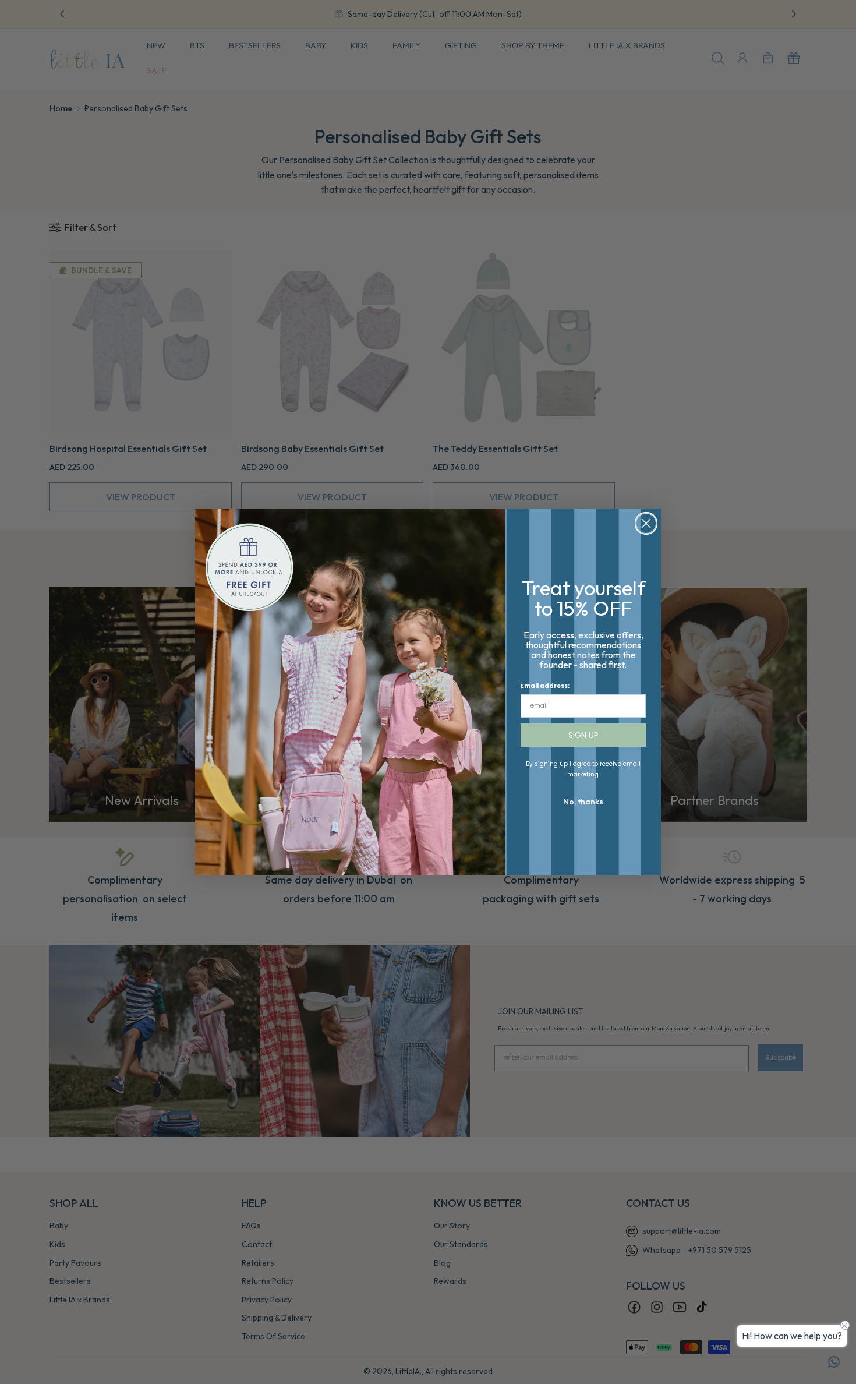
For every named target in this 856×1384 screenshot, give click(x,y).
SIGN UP (583, 735)
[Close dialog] (646, 523)
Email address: (545, 686)
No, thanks (583, 801)
